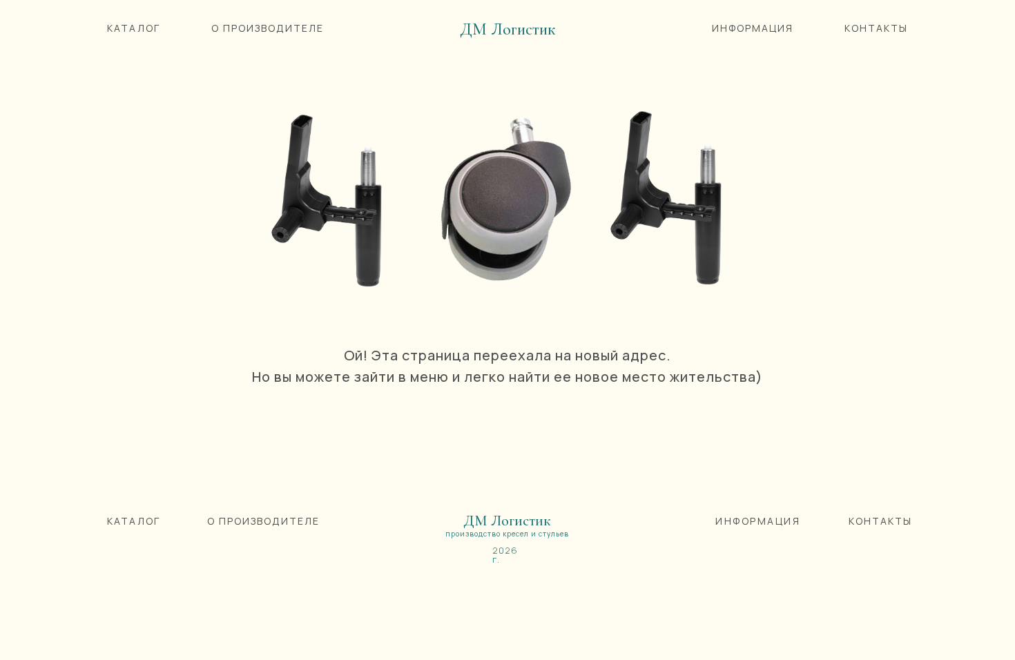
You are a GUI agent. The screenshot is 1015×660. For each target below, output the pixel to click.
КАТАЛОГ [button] (133, 28)
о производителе (263, 520)
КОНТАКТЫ (876, 28)
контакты (880, 520)
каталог (133, 520)
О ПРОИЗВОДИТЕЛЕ (267, 28)
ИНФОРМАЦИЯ (752, 28)
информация (757, 520)
